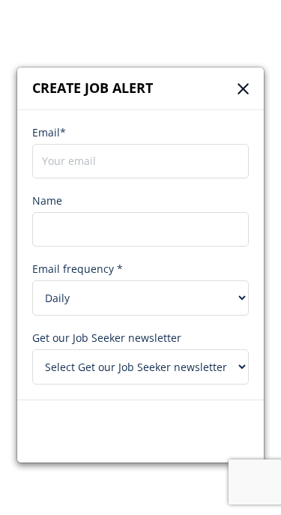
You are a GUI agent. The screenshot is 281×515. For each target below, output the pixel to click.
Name (47, 200)
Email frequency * (77, 269)
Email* (49, 132)
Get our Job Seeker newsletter (106, 338)
